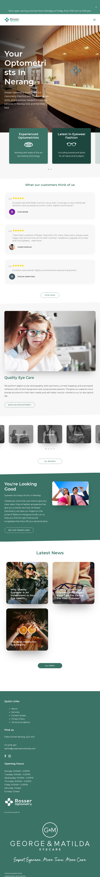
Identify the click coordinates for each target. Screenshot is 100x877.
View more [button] (50, 295)
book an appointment (19, 405)
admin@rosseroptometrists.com (19, 748)
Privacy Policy (18, 719)
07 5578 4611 (10, 745)
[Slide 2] (51, 169)
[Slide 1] (48, 169)
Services (15, 712)
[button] (94, 19)
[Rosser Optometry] (12, 19)
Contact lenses (18, 715)
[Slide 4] (54, 448)
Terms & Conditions (20, 722)
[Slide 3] (51, 448)
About (14, 709)
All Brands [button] (50, 461)
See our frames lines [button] (19, 530)
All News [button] (50, 666)
